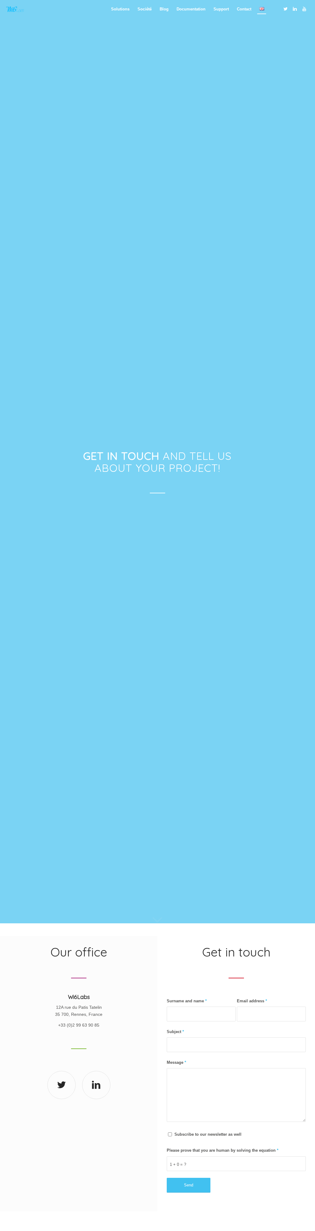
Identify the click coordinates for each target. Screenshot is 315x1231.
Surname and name (187, 1001)
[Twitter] (285, 9)
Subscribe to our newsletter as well (207, 1134)
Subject (175, 1031)
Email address (252, 1001)
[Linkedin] (295, 9)
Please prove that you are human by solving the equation (222, 1150)
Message (176, 1062)
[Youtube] (304, 9)
